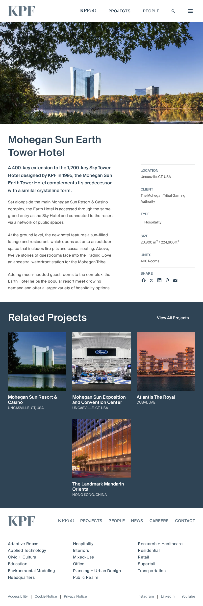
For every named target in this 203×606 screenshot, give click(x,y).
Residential (149, 550)
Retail (143, 557)
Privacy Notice (75, 597)
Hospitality (152, 222)
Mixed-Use (83, 557)
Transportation (152, 570)
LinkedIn (168, 597)
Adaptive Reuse (23, 543)
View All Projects (173, 318)
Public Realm (86, 577)
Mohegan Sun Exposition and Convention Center (99, 400)
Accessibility (18, 597)
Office (79, 563)
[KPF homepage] (21, 11)
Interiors (81, 550)
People (116, 520)
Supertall (146, 563)
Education (17, 563)
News (137, 520)
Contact (185, 520)
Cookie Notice (46, 597)
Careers (159, 520)
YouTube (188, 597)
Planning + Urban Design (97, 570)
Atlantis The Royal (156, 397)
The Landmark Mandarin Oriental (98, 487)
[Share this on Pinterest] (167, 280)
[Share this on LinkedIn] (159, 280)
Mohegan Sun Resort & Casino (32, 400)
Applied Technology (27, 550)
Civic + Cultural (22, 557)
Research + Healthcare (160, 543)
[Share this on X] (151, 280)
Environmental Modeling (31, 570)
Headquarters (21, 577)
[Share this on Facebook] (144, 280)
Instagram (145, 597)
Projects (91, 520)
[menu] (189, 11)
